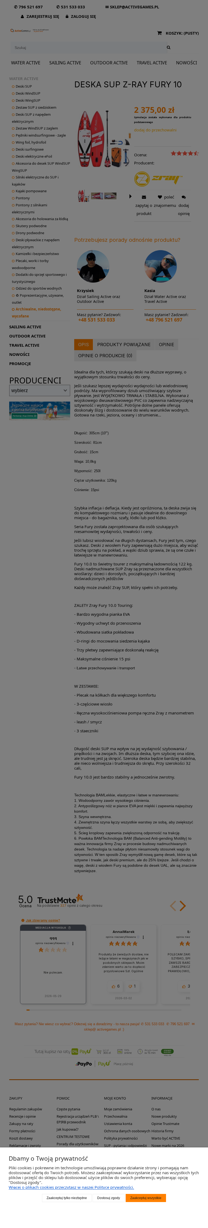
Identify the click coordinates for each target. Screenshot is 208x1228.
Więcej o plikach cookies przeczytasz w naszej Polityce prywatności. (71, 1187)
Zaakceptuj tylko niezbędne (67, 1198)
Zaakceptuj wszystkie (145, 1198)
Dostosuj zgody (108, 1198)
